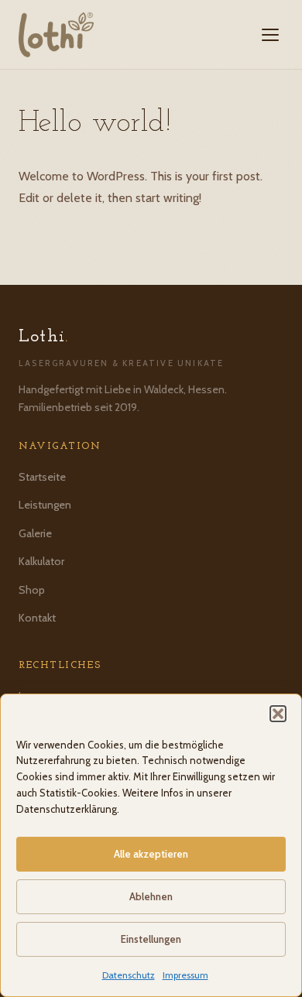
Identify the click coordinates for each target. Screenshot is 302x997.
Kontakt (37, 618)
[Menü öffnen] (270, 35)
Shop (32, 590)
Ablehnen (151, 896)
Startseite (42, 477)
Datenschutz (128, 975)
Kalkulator (41, 561)
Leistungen (45, 505)
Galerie (35, 533)
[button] (278, 713)
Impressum (185, 975)
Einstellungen (151, 939)
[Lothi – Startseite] (56, 34)
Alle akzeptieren (151, 854)
